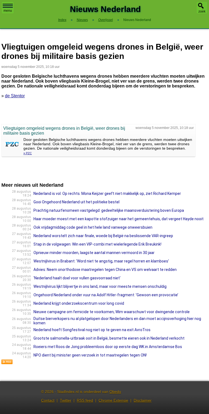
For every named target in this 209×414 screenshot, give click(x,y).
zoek (201, 11)
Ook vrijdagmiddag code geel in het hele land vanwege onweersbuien (92, 227)
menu (8, 11)
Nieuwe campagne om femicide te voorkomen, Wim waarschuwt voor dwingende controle (111, 312)
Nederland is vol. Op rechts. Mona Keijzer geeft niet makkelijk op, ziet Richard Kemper (107, 193)
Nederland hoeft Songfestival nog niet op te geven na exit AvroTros (91, 330)
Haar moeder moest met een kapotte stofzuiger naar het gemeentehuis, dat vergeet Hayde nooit (118, 219)
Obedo (115, 391)
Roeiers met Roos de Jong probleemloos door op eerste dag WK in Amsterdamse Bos (107, 347)
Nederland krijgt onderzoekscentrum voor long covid (78, 303)
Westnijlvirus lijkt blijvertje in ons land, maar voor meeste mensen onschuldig (100, 286)
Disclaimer (143, 400)
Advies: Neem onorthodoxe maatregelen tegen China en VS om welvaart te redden (105, 269)
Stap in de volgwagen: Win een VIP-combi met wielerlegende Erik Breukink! (97, 244)
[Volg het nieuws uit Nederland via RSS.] (7, 362)
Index (62, 20)
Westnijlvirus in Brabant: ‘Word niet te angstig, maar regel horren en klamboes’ (101, 261)
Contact (47, 400)
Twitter (65, 400)
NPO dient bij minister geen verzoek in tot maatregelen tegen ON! (90, 355)
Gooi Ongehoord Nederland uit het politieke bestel (76, 202)
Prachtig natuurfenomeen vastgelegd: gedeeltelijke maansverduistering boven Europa (108, 210)
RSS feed (85, 400)
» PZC (27, 153)
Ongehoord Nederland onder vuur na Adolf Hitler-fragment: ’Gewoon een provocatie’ (105, 295)
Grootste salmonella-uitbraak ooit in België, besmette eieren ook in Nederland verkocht (109, 338)
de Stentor (15, 95)
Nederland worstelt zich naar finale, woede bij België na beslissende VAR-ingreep (103, 236)
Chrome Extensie (113, 400)
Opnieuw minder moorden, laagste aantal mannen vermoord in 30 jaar (94, 252)
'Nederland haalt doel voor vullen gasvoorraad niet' (77, 278)
